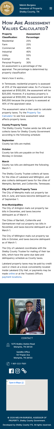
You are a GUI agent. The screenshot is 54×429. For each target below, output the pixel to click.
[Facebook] (12, 371)
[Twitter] (18, 371)
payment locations (11, 276)
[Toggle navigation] (51, 8)
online (12, 273)
